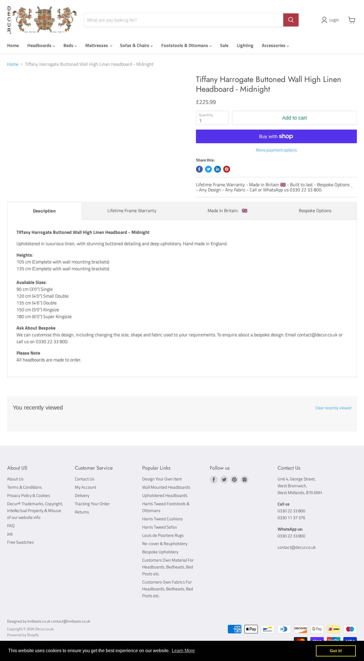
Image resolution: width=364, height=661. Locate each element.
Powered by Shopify (23, 635)
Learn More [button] (183, 650)
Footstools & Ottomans (185, 45)
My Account (85, 487)
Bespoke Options (315, 210)
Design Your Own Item (162, 479)
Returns (82, 512)
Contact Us (84, 479)
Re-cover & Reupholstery (164, 543)
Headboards (40, 45)
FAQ (11, 525)
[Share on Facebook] (199, 169)
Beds (69, 45)
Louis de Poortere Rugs (163, 535)
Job (10, 534)
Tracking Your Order (92, 503)
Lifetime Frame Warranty (131, 210)
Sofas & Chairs (135, 45)
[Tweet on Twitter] (208, 169)
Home (13, 45)
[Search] (291, 19)
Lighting (245, 45)
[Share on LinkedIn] (217, 169)
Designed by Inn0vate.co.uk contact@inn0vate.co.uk (48, 621)
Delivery (82, 495)
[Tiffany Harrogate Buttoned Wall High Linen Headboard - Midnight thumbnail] (23, 91)
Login (334, 20)
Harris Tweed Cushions (162, 518)
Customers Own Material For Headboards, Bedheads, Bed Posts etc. (168, 567)
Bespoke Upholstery (160, 552)
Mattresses (97, 45)
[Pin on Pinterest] (226, 169)
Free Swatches (20, 542)
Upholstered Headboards (164, 495)
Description (44, 210)
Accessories (274, 45)
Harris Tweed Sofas (159, 527)
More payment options (276, 150)
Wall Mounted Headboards (166, 487)
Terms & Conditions (24, 487)
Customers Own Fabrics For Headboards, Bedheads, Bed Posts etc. (167, 589)
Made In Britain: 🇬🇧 (227, 210)
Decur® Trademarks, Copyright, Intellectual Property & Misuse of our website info (35, 510)
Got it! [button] (336, 650)
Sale (224, 45)
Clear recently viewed (333, 408)
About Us (15, 479)
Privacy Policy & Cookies (28, 495)
